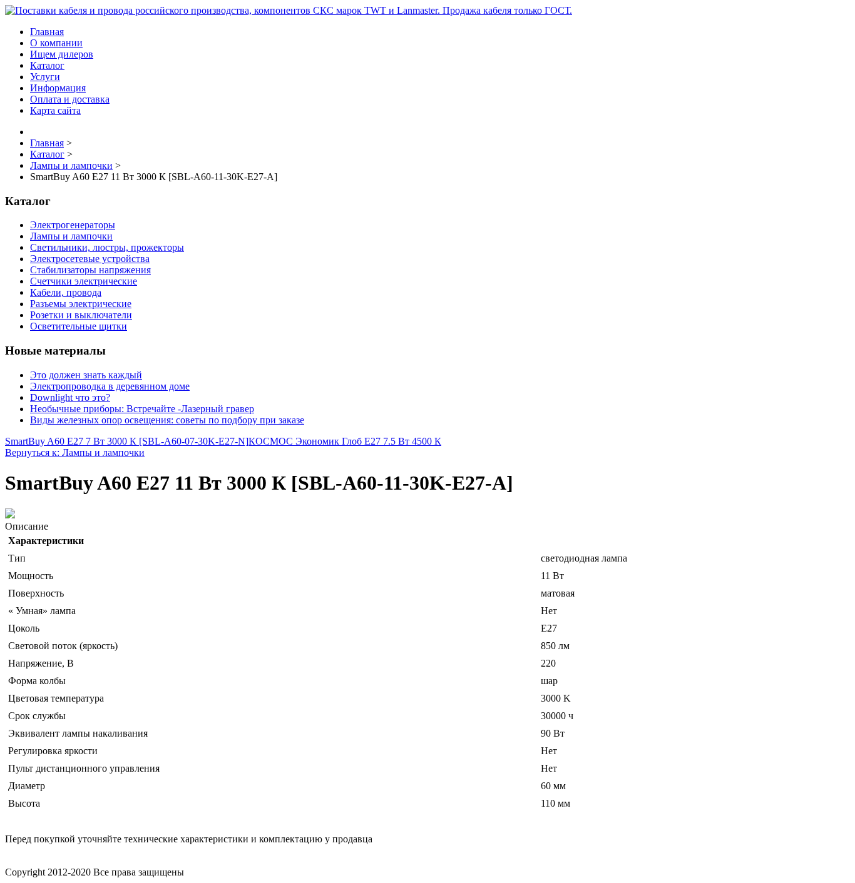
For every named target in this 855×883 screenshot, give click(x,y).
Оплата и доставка (70, 99)
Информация (58, 88)
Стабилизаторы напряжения (90, 270)
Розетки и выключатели (81, 315)
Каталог (47, 65)
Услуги (45, 76)
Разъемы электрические (80, 303)
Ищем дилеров (61, 54)
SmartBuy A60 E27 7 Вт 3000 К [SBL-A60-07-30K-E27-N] (126, 441)
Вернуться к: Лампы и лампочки (75, 452)
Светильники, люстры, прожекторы (107, 247)
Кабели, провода (65, 292)
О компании (56, 43)
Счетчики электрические (83, 281)
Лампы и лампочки (71, 236)
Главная (47, 31)
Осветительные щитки (78, 326)
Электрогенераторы (72, 224)
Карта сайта (55, 110)
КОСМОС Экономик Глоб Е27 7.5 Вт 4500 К (344, 441)
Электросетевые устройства (90, 258)
